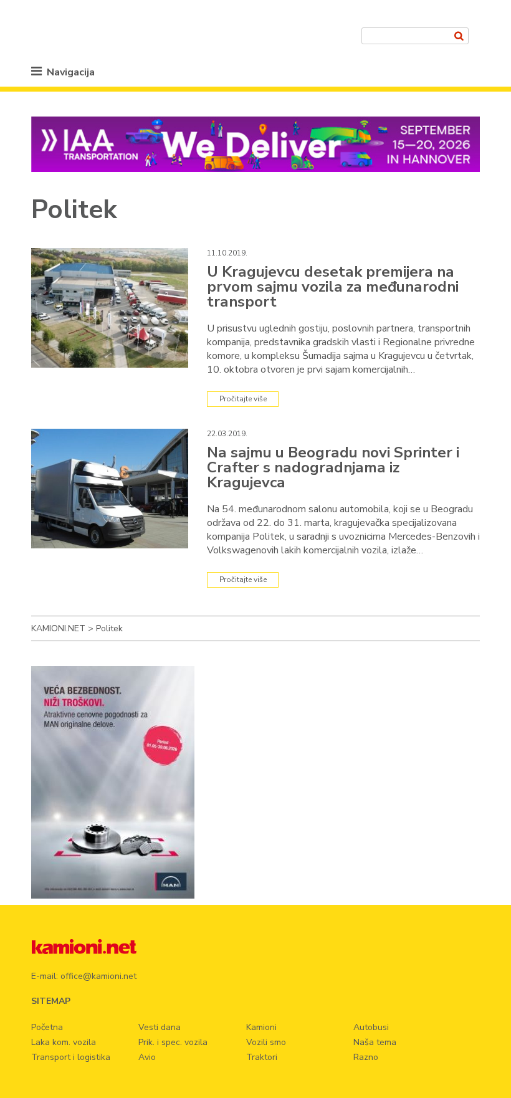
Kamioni (261, 1027)
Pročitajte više (243, 399)
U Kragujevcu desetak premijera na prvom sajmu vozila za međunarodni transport (333, 287)
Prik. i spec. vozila (173, 1042)
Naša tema (374, 1042)
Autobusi (371, 1027)
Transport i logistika (70, 1057)
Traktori (261, 1057)
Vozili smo (266, 1042)
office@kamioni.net (98, 976)
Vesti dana (159, 1027)
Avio (147, 1057)
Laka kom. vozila (63, 1042)
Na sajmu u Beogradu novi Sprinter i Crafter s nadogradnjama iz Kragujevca (333, 467)
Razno (365, 1057)
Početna (47, 1027)
